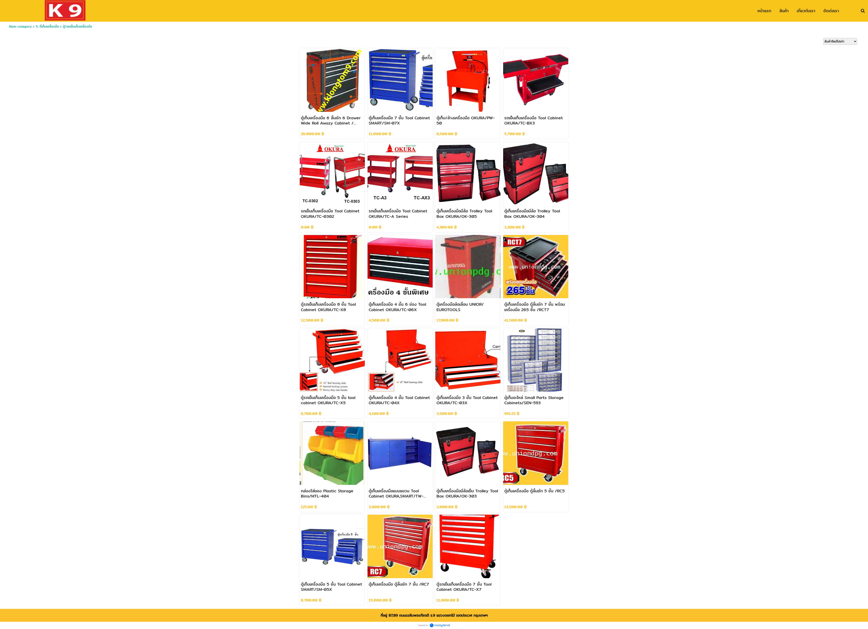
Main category (20, 26)
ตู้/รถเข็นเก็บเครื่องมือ (77, 26)
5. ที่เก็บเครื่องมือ (47, 26)
